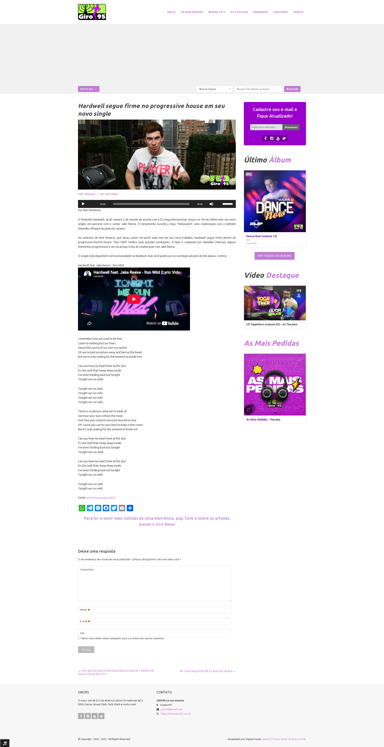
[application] (157, 204)
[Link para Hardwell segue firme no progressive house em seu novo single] (157, 155)
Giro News (280, 12)
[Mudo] (211, 204)
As (271, 343)
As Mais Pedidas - (258, 419)
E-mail (85, 621)
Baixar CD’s (217, 12)
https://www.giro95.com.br (176, 713)
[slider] (228, 203)
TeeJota (275, 419)
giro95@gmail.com (172, 709)
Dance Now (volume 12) (261, 236)
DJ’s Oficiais (239, 12)
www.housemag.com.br (101, 497)
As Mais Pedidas (192, 12)
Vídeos (298, 12)
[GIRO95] (97, 12)
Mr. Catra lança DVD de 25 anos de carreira (206, 671)
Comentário (87, 569)
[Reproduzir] (83, 204)
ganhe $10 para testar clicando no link (283, 739)
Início (171, 12)
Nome (85, 610)
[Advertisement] (192, 56)
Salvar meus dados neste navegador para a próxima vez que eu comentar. (122, 638)
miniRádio (260, 12)
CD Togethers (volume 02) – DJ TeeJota (271, 324)
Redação (89, 194)
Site (82, 633)
